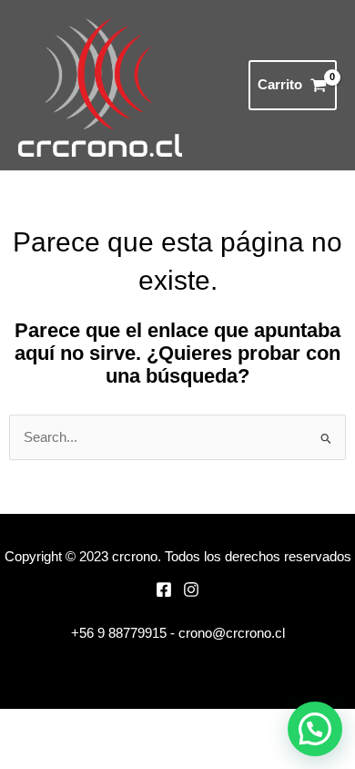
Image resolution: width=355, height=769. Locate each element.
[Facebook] (164, 589)
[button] (315, 729)
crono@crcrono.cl (231, 633)
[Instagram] (191, 589)
